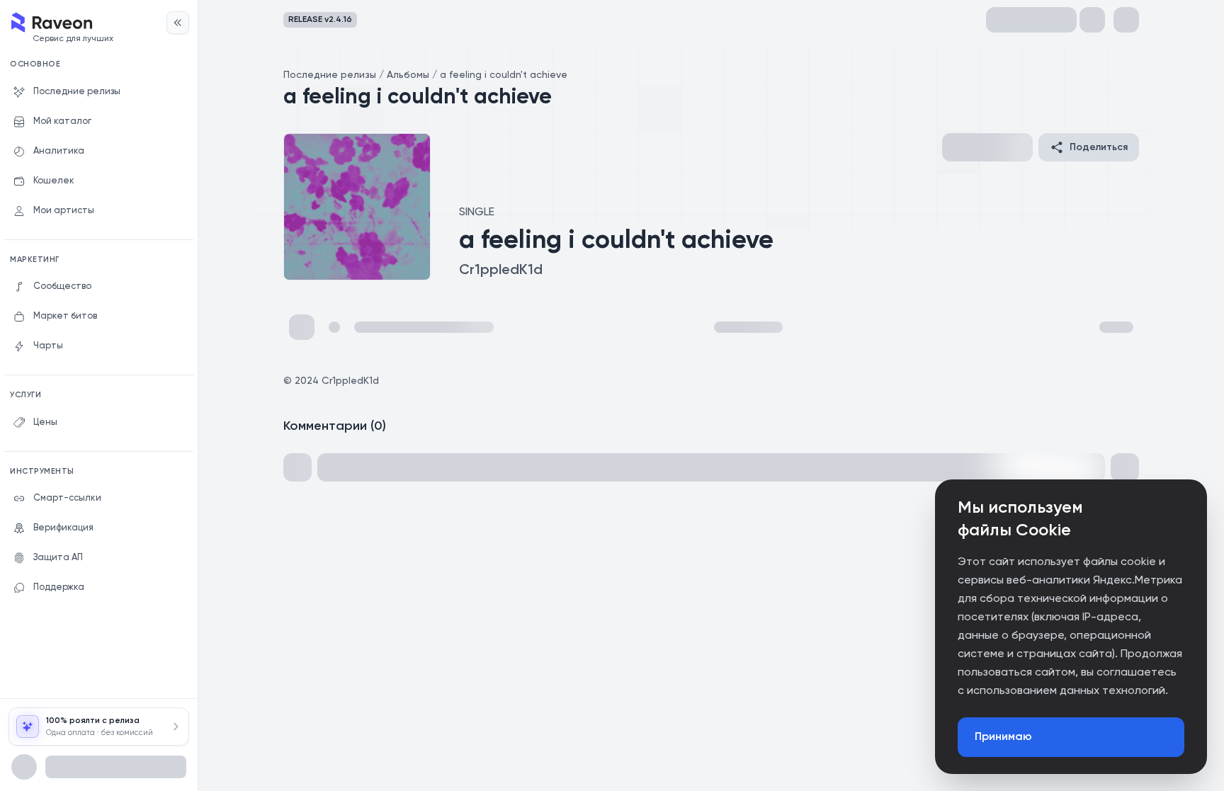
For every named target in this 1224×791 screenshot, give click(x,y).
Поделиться (1099, 147)
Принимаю (1003, 737)
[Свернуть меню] (177, 22)
